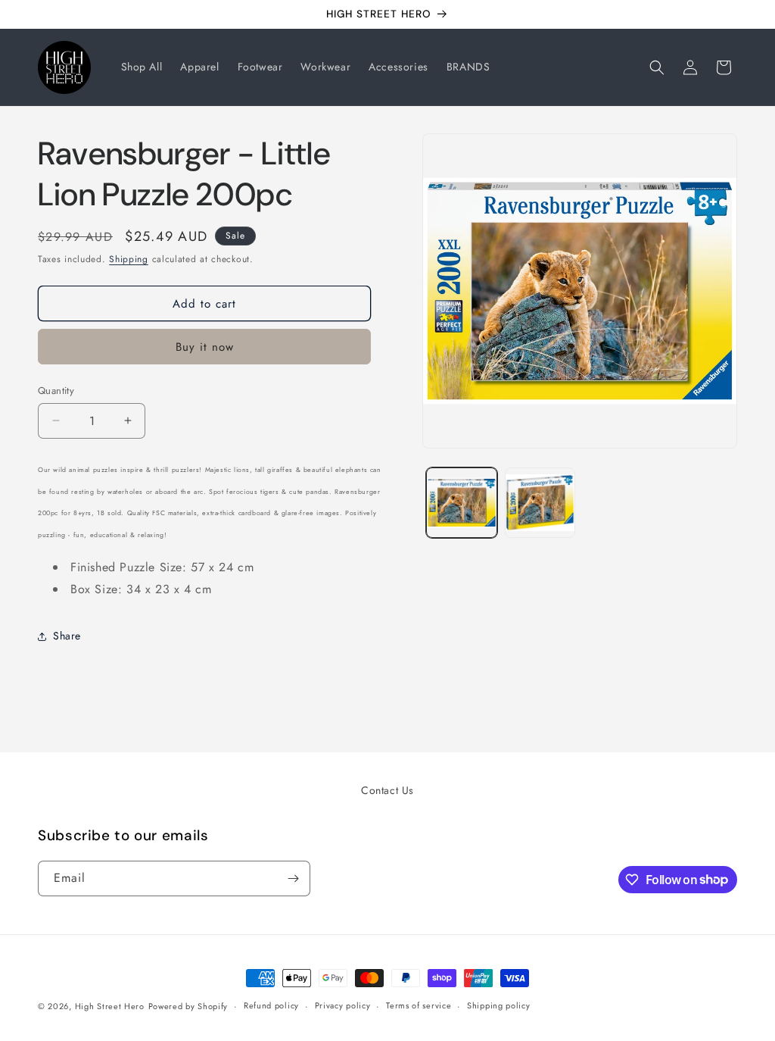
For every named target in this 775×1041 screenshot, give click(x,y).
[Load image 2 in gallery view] (540, 502)
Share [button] (67, 635)
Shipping (128, 259)
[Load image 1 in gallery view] (461, 502)
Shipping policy (499, 1005)
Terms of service (418, 1005)
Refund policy (271, 1005)
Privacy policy (343, 1005)
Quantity (56, 390)
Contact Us (387, 790)
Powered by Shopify (188, 1006)
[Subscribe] (293, 878)
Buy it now (205, 347)
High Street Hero (110, 1006)
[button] (657, 67)
